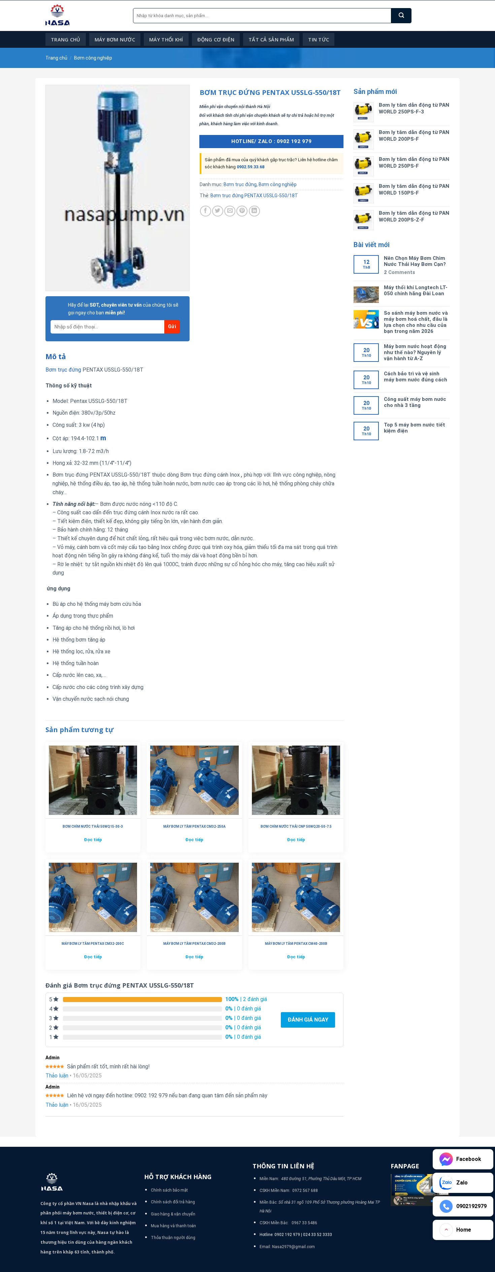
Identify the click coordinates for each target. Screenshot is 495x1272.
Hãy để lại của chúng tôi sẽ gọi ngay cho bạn (123, 308)
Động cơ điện (215, 39)
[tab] (55, 357)
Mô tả (55, 356)
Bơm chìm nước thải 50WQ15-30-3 (93, 826)
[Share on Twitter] (217, 211)
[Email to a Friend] (229, 211)
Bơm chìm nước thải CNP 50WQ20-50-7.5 (296, 826)
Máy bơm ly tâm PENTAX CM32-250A (194, 826)
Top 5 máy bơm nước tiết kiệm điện (414, 428)
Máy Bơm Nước (115, 39)
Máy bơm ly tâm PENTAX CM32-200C (93, 944)
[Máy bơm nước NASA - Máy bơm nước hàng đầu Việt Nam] (84, 15)
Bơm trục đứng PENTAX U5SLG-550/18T (254, 195)
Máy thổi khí (166, 39)
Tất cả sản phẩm (271, 39)
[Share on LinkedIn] (254, 211)
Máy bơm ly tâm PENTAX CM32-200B (194, 944)
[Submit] (401, 15)
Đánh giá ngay (308, 1020)
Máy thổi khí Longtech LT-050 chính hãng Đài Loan (416, 290)
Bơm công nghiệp (93, 58)
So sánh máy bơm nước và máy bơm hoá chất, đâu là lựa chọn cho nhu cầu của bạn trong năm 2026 (416, 322)
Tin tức (318, 39)
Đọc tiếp (93, 839)
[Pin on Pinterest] (242, 211)
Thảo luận (56, 1075)
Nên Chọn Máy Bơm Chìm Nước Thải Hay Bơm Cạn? (415, 261)
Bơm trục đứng (240, 184)
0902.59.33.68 (250, 166)
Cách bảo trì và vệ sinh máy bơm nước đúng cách (415, 377)
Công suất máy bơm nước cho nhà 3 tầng (415, 402)
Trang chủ (65, 39)
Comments (399, 272)
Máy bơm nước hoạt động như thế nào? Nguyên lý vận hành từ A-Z (415, 352)
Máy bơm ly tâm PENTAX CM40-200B (296, 944)
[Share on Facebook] (205, 211)
